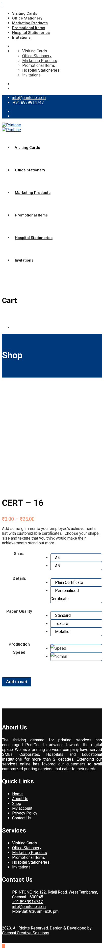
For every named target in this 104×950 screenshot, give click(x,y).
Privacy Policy (24, 813)
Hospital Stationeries (31, 32)
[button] (76, 558)
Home (17, 793)
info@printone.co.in (29, 97)
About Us (20, 798)
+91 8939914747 (28, 102)
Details (19, 578)
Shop (16, 803)
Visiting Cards (24, 13)
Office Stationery (27, 18)
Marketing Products (30, 23)
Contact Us (21, 818)
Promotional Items (28, 28)
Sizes (19, 553)
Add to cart (16, 682)
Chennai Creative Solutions (25, 933)
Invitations (21, 37)
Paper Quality (19, 611)
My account (22, 808)
